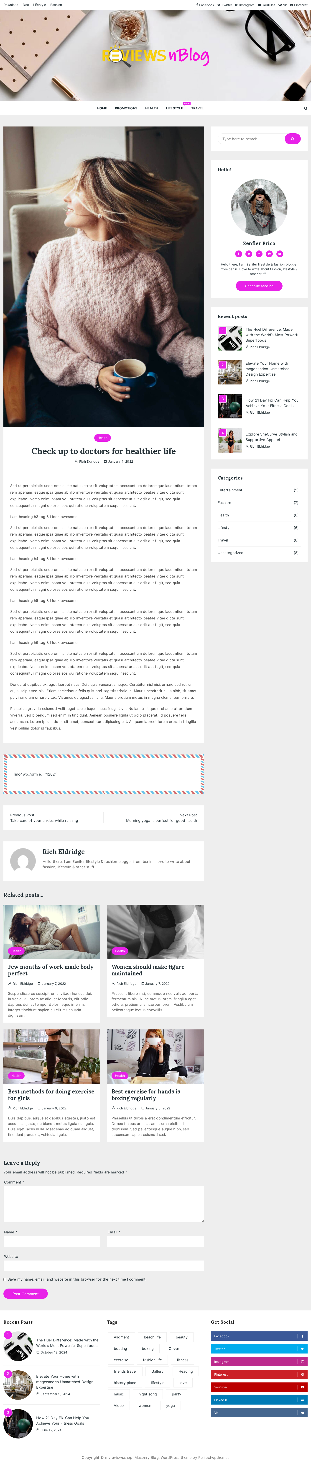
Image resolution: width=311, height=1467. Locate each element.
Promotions (126, 108)
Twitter (227, 5)
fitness (182, 1360)
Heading (185, 1371)
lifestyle (157, 1382)
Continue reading (259, 286)
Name (10, 1232)
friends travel (125, 1371)
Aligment (121, 1337)
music (119, 1394)
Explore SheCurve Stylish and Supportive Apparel (272, 437)
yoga (170, 1405)
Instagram (247, 5)
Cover (174, 1348)
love (183, 1382)
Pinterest (301, 5)
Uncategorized (231, 552)
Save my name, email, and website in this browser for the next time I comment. (77, 1279)
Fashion (56, 5)
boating (120, 1348)
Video (119, 1405)
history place (125, 1382)
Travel (197, 108)
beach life (152, 1337)
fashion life (152, 1360)
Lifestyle (39, 5)
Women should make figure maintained (148, 970)
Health (151, 108)
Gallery (157, 1371)
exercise (121, 1360)
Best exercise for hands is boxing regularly (146, 1095)
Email (114, 1232)
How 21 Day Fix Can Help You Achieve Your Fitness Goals (272, 403)
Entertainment (230, 490)
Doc (26, 5)
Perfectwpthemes (213, 1457)
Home (102, 108)
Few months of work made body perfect (51, 970)
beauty (182, 1337)
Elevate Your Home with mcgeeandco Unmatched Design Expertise (268, 368)
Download (10, 5)
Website (11, 1256)
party (176, 1394)
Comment (14, 1182)
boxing (148, 1348)
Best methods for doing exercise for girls (51, 1095)
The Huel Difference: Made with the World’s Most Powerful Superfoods (273, 335)
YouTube (268, 5)
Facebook (206, 5)
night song (148, 1394)
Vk (285, 5)
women (145, 1405)
